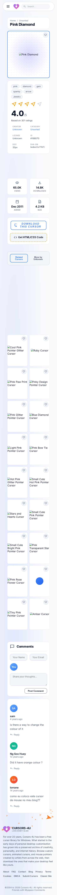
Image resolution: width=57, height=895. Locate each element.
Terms (48, 871)
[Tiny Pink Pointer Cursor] (17, 614)
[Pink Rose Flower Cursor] (17, 581)
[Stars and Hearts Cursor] (17, 515)
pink (15, 86)
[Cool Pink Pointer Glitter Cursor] (17, 350)
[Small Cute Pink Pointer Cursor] (39, 515)
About (6, 871)
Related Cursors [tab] (19, 258)
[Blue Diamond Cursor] (39, 416)
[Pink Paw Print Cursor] (17, 383)
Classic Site (46, 876)
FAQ (14, 871)
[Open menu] (8, 6)
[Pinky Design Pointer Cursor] (39, 383)
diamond (27, 86)
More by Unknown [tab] (38, 258)
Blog (30, 871)
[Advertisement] (28, 167)
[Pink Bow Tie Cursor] (39, 449)
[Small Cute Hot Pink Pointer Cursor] (39, 482)
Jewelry (17, 97)
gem (39, 86)
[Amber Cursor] (39, 614)
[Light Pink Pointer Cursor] (17, 449)
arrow (28, 91)
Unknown (17, 129)
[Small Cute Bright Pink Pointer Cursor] (17, 548)
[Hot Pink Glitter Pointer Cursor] (17, 482)
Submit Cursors (30, 876)
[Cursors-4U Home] (16, 6)
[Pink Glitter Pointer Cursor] (17, 416)
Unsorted (23, 20)
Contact (22, 871)
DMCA (17, 876)
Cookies (7, 876)
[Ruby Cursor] (39, 350)
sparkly (16, 91)
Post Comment (36, 691)
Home (13, 20)
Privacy (39, 871)
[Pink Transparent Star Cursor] (39, 548)
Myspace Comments (35, 890)
